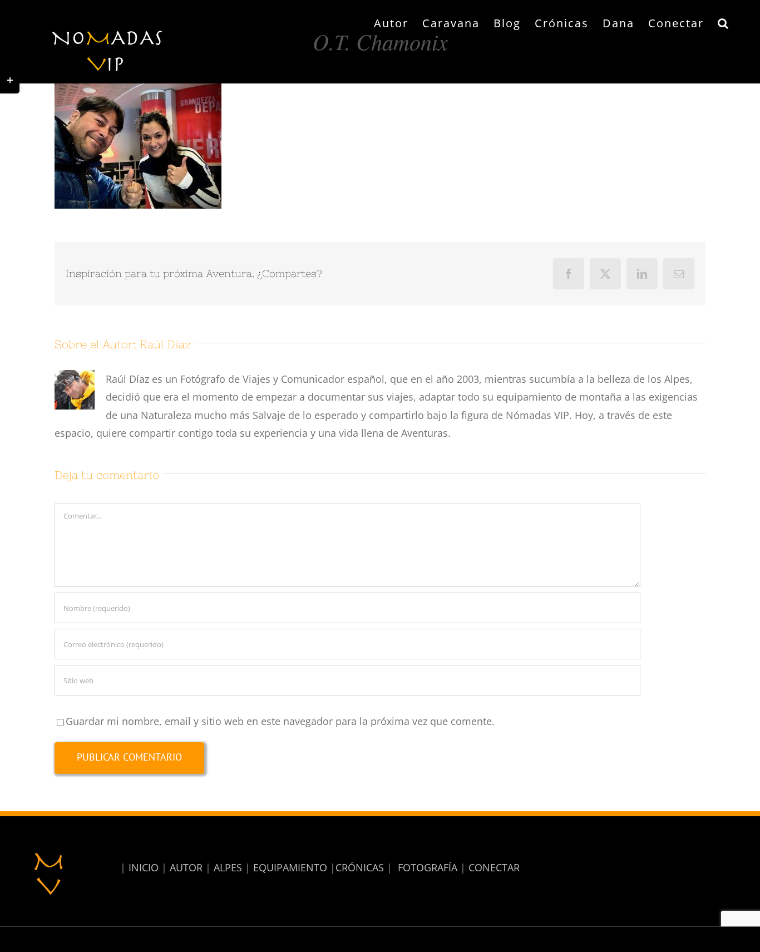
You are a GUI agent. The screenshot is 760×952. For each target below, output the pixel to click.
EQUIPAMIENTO (290, 867)
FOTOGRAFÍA (427, 867)
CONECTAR (494, 867)
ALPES (228, 867)
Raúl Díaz (165, 344)
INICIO (144, 867)
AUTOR (186, 867)
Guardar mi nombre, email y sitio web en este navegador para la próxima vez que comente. (280, 721)
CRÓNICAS (359, 867)
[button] (723, 23)
